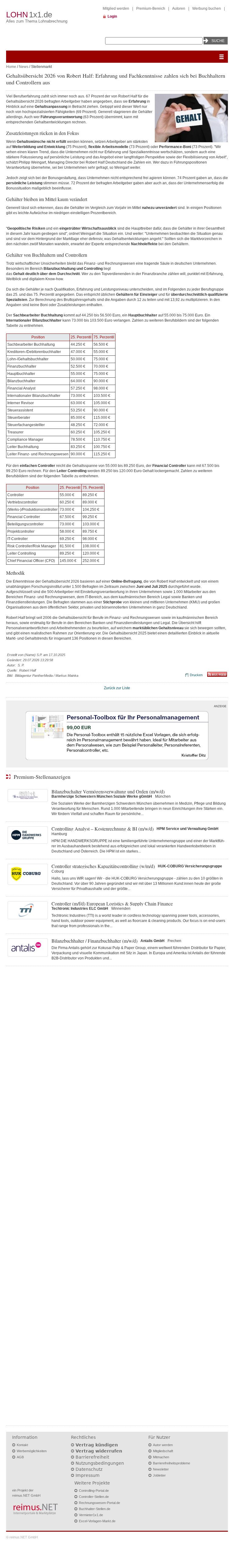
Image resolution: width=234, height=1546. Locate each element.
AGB (20, 1457)
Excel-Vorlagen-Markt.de (97, 1521)
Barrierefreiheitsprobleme (171, 1463)
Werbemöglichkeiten (32, 1451)
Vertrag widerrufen (99, 1451)
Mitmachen (161, 1457)
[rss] (217, 675)
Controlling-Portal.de (94, 1490)
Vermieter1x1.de (91, 1515)
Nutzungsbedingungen (100, 1463)
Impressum (88, 1475)
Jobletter (159, 1475)
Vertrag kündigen (97, 1444)
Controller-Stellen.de (94, 1496)
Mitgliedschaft (163, 1451)
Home (11, 67)
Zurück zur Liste (117, 688)
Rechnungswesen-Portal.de (99, 1503)
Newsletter (161, 1469)
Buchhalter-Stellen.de (94, 1509)
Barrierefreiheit (92, 1457)
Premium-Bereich (150, 8)
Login (112, 16)
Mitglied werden (116, 8)
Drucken (196, 675)
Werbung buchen (206, 8)
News (23, 67)
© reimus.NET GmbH (22, 1537)
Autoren (178, 8)
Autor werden (163, 1445)
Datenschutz (89, 1469)
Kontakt (22, 1445)
